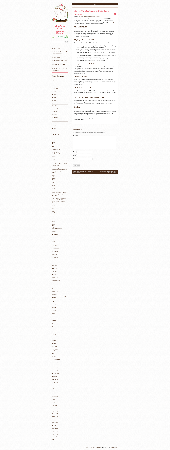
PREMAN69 (54, 254)
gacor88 (53, 350)
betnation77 (54, 231)
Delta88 (53, 146)
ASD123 (53, 221)
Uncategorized (55, 138)
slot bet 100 (54, 245)
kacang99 (54, 304)
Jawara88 (54, 211)
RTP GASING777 (56, 257)
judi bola (53, 159)
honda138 (54, 320)
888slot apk (54, 214)
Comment (76, 135)
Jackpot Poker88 (55, 152)
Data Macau (54, 376)
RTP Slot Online (55, 416)
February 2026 (55, 108)
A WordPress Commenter (57, 79)
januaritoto (54, 307)
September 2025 (55, 123)
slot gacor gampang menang (57, 337)
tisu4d (53, 353)
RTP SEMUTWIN (55, 260)
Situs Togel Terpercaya (56, 171)
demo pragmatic (55, 396)
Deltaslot (54, 179)
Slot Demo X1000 (55, 373)
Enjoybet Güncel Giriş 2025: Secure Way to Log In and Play (83, 172)
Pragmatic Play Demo (56, 431)
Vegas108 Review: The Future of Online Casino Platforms (108, 172)
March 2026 (54, 105)
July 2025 (54, 128)
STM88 (53, 399)
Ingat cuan (54, 172)
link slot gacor (55, 234)
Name (74, 152)
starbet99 (54, 310)
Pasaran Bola (54, 294)
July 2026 (54, 94)
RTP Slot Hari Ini (55, 291)
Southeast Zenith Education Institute (60, 29)
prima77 (53, 286)
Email (74, 155)
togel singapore (55, 428)
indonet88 (54, 224)
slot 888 (53, 188)
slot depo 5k (54, 346)
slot (52, 393)
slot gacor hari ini (55, 365)
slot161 (53, 301)
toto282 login (54, 243)
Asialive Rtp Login (55, 166)
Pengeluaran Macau (56, 280)
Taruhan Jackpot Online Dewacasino (59, 169)
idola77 (53, 225)
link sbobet (54, 425)
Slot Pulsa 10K (55, 413)
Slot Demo (54, 288)
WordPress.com (114, 447)
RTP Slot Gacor (55, 382)
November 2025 (55, 117)
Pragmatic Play (55, 411)
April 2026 (54, 103)
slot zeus (53, 299)
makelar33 (54, 220)
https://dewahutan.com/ (57, 228)
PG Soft (53, 439)
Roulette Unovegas (56, 168)
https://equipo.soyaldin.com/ (58, 212)
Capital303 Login (55, 161)
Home (95, 4)
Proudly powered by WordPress (93, 447)
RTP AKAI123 (54, 271)
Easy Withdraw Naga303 (57, 149)
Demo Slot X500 (55, 379)
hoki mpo (54, 176)
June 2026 (54, 97)
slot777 (53, 283)
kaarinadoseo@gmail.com (93, 16)
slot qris (53, 205)
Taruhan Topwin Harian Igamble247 (59, 163)
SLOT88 (53, 142)
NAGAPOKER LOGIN (57, 316)
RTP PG (53, 402)
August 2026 (54, 91)
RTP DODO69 (55, 265)
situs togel (54, 240)
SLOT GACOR (55, 263)
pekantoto (54, 329)
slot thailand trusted (56, 248)
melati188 (54, 340)
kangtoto (54, 241)
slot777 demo (55, 349)
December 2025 (55, 114)
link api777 (113, 22)
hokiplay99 (54, 175)
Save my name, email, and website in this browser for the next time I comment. (91, 162)
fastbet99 (54, 332)
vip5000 (53, 182)
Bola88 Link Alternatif (56, 148)
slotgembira (54, 227)
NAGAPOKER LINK (56, 319)
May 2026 (54, 100)
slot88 (53, 208)
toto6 (53, 323)
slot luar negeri (55, 251)
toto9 (53, 326)
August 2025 (54, 125)
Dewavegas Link (55, 165)
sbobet (53, 156)
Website (75, 158)
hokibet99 (54, 313)
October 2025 (55, 120)
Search (53, 40)
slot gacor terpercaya (56, 359)
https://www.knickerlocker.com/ (59, 153)
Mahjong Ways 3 (55, 277)
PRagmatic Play (55, 391)
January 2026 (54, 111)
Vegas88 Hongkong (56, 151)
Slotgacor (54, 143)
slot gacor (54, 237)
